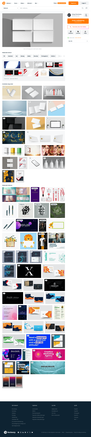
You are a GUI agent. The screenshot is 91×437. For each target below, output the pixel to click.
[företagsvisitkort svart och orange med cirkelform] (8, 176)
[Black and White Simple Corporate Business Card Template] (54, 285)
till (4, 56)
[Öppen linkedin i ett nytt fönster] (23, 432)
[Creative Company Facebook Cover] (47, 367)
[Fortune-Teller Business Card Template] (35, 194)
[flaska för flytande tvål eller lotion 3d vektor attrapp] (54, 163)
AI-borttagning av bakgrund (18, 423)
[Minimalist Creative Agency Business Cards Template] (27, 225)
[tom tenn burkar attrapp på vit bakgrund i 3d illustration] (12, 150)
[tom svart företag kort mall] (13, 123)
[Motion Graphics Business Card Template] (11, 354)
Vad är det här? (78, 37)
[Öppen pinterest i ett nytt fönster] (25, 432)
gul (16, 56)
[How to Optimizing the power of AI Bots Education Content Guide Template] (22, 367)
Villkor (63, 432)
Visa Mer (56, 72)
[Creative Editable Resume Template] (59, 312)
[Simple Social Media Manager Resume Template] (27, 354)
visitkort (53, 56)
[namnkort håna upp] (56, 108)
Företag (14, 415)
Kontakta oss (55, 411)
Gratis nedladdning (78, 21)
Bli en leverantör (56, 415)
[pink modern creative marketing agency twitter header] (48, 354)
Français (76, 417)
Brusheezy (14, 409)
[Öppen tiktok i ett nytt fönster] (27, 432)
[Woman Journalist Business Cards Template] (42, 225)
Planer (55, 3)
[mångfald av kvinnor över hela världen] (53, 150)
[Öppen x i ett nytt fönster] (30, 432)
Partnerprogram (36, 413)
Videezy (14, 413)
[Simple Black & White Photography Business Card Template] (12, 298)
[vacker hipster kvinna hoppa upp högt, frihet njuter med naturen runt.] (33, 150)
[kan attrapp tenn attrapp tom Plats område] (11, 93)
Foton (15, 3)
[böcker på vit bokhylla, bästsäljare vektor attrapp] (54, 93)
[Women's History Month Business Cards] (9, 312)
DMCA (33, 411)
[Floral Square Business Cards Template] (57, 210)
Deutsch (76, 415)
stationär (10, 56)
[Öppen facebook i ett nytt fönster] (18, 432)
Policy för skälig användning (80, 432)
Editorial (29, 3)
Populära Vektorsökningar (38, 415)
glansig (22, 56)
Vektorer (8, 3)
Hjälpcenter (54, 409)
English (76, 409)
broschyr (36, 56)
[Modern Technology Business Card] (22, 312)
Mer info (70, 41)
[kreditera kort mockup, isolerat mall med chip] (45, 137)
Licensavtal (35, 409)
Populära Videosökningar (38, 419)
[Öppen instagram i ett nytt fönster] (20, 432)
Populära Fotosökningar (38, 417)
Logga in (84, 3)
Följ (86, 15)
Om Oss (54, 413)
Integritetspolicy (69, 432)
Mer (36, 3)
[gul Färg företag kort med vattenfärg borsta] (8, 367)
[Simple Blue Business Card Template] (38, 341)
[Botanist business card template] (54, 257)
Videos (22, 3)
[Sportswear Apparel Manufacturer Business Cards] (42, 241)
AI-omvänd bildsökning (17, 421)
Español (76, 411)
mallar (29, 56)
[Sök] (82, 8)
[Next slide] (62, 56)
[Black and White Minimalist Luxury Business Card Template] (29, 271)
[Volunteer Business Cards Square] (57, 241)
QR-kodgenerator (16, 425)
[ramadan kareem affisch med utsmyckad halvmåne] (13, 137)
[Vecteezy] (3, 3)
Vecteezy (14, 411)
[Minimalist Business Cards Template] (41, 210)
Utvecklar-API (15, 419)
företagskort (44, 56)
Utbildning (14, 417)
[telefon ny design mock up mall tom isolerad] (35, 163)
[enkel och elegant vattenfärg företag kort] (58, 341)
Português (76, 413)
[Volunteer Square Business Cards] (25, 210)
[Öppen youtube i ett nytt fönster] (32, 432)
